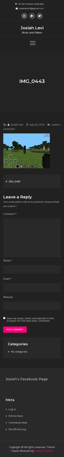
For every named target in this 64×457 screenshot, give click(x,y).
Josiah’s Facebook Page (27, 379)
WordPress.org (17, 429)
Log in (12, 409)
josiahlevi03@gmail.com (31, 8)
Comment (10, 214)
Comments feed (18, 422)
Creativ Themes (43, 451)
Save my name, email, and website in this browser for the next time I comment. (30, 319)
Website (8, 297)
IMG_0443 (14, 181)
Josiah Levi (32, 27)
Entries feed (16, 416)
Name (7, 260)
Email (7, 278)
